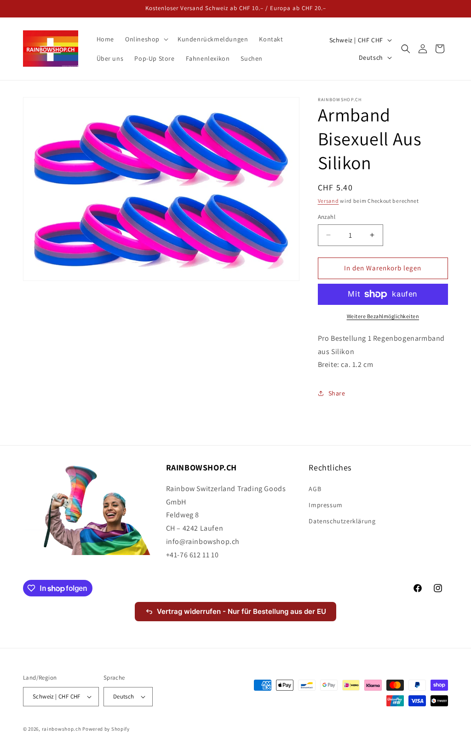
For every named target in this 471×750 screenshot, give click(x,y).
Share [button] (336, 393)
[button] (146, 39)
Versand (328, 200)
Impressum (325, 505)
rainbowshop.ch (61, 729)
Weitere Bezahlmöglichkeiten (383, 316)
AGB (315, 489)
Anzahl (326, 217)
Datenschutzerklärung (342, 521)
